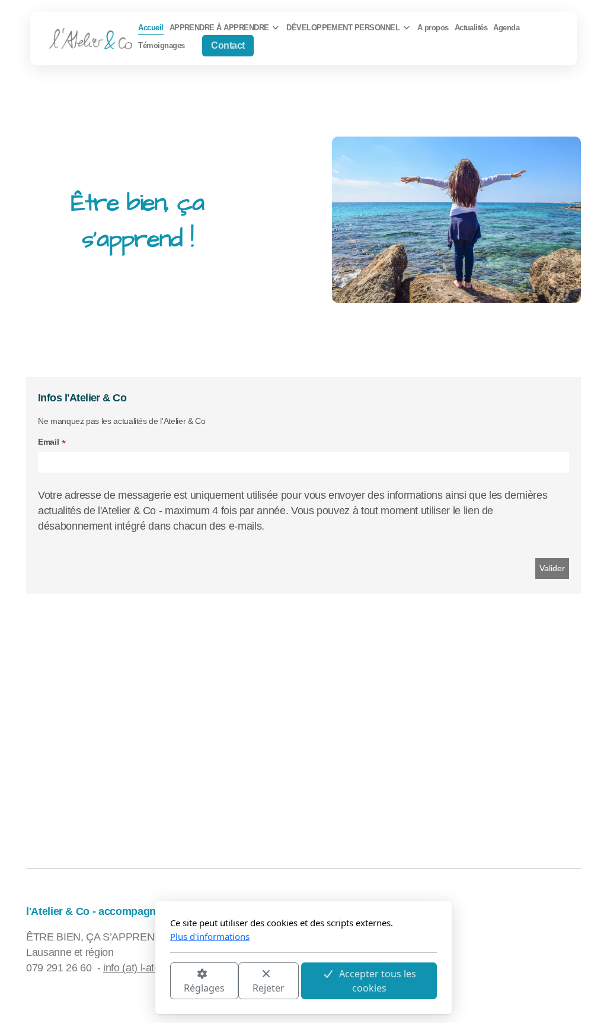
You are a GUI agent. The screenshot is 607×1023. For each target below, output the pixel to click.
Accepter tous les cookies (377, 981)
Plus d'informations (210, 936)
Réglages (204, 988)
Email (48, 441)
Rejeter (269, 988)
